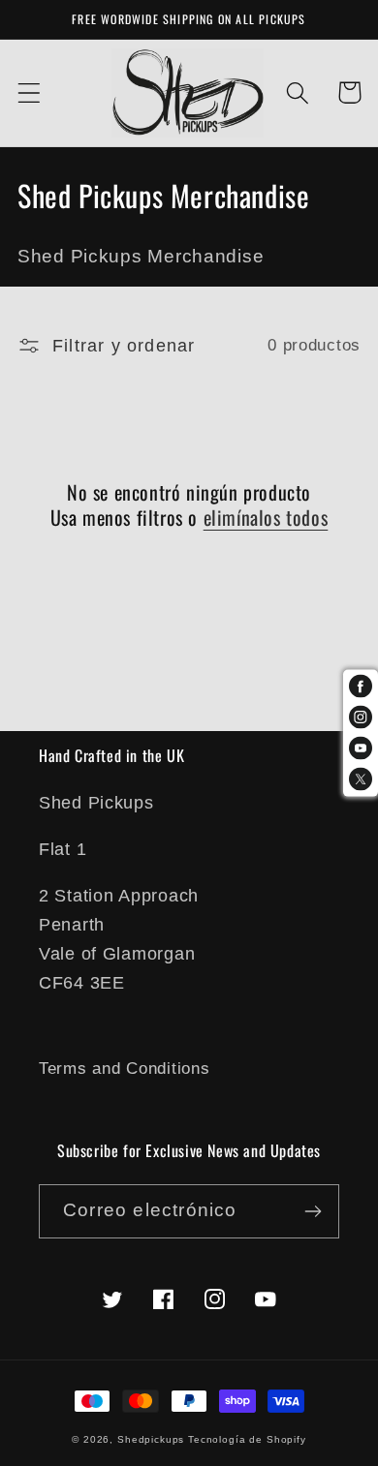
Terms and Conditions (124, 1068)
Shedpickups (150, 1439)
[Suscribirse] (312, 1211)
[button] (29, 92)
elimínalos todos (266, 517)
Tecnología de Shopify (247, 1439)
